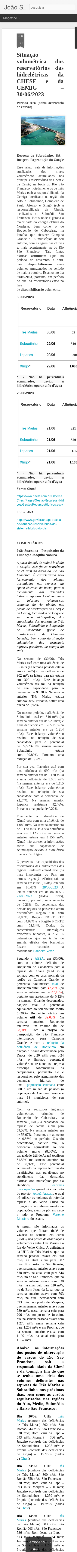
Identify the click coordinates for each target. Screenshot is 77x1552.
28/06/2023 (50, 887)
